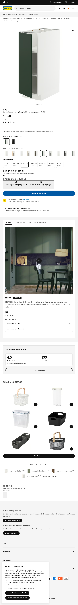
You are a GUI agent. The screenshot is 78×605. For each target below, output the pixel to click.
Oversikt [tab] (9, 222)
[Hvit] (6, 141)
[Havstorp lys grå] (51, 153)
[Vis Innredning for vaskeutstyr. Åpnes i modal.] (21, 441)
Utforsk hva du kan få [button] (32, 202)
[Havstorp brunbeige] (36, 153)
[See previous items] (5, 493)
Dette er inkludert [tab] (40, 222)
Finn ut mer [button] (45, 211)
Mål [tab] (30, 222)
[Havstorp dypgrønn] (43, 153)
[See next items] (5, 496)
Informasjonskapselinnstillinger (17, 598)
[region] (39, 64)
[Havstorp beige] (28, 153)
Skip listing (6, 490)
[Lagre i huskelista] (73, 30)
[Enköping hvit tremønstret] (21, 153)
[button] (16, 313)
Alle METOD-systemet (50, 476)
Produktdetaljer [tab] (20, 222)
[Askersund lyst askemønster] (13, 153)
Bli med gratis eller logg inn (16, 202)
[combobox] (34, 8)
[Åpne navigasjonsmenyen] (73, 8)
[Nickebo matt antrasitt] (65, 153)
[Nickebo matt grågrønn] (73, 153)
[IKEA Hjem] (7, 8)
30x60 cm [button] (44, 112)
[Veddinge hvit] (58, 153)
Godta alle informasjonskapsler (17, 593)
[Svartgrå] (13, 141)
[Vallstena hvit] (6, 153)
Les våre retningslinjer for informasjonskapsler (20, 588)
